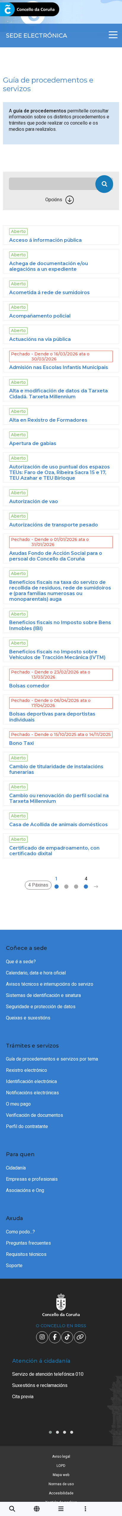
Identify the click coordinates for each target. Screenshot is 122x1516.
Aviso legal (61, 1456)
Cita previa (22, 1396)
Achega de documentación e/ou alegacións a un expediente (48, 266)
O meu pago (18, 1104)
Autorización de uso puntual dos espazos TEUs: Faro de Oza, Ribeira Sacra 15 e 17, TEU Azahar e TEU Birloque (59, 472)
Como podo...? (20, 1231)
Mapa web (61, 1475)
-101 (108, 1425)
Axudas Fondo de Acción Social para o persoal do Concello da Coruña (55, 556)
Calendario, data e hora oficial (36, 973)
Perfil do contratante (27, 1126)
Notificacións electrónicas (32, 1092)
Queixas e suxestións (28, 1018)
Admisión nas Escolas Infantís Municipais (58, 367)
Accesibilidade (61, 1493)
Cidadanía (16, 1168)
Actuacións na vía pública (40, 339)
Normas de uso (61, 1484)
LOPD (61, 1465)
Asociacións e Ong (25, 1190)
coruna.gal (18, 9)
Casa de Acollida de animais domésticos (58, 824)
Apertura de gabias (32, 443)
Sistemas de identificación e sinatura (43, 995)
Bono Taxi (21, 743)
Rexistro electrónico (26, 1070)
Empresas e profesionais (32, 1179)
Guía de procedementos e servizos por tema (52, 1059)
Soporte (14, 1265)
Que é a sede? (21, 961)
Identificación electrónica (31, 1081)
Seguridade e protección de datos (41, 1006)
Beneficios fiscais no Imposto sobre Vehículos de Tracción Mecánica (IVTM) (57, 654)
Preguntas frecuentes (28, 1243)
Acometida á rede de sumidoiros (49, 292)
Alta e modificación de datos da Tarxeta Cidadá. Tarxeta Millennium (58, 393)
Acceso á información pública (45, 240)
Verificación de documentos (34, 1115)
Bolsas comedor (29, 686)
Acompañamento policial (39, 316)
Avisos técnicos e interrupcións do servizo (49, 984)
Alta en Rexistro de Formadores (48, 420)
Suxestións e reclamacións (40, 1385)
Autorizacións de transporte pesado (53, 525)
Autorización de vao (33, 501)
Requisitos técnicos (26, 1254)
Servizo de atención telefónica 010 (48, 1374)
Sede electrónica (36, 35)
